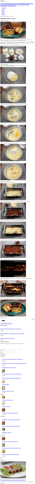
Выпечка (3, 10)
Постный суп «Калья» (6, 406)
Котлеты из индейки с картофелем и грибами (10, 454)
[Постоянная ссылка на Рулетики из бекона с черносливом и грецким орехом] (3, 372)
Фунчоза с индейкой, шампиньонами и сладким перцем (10, 328)
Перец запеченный (5, 384)
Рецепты (4, 16)
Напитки (3, 13)
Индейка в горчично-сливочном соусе (7, 338)
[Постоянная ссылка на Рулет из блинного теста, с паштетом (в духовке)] (3, 424)
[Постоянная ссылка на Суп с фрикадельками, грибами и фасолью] (3, 411)
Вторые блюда (4, 8)
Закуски (3, 12)
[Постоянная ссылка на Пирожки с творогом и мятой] (3, 398)
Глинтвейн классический (6, 432)
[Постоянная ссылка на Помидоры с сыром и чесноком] (3, 389)
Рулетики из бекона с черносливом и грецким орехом (12, 480)
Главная (1, 16)
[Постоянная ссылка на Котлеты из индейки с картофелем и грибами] (3, 452)
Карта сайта (4, 14)
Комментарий (2, 349)
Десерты (3, 11)
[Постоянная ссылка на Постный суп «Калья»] (3, 404)
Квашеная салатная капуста (6, 323)
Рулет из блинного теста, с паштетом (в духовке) (11, 426)
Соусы (3, 9)
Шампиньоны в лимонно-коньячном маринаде (11, 419)
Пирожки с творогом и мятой (7, 400)
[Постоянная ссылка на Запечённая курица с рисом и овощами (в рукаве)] (3, 446)
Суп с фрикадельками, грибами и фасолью (10, 441)
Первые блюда (4, 7)
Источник (33, 319)
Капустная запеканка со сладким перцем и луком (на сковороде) (12, 333)
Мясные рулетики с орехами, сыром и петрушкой (11, 378)
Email (1, 352)
